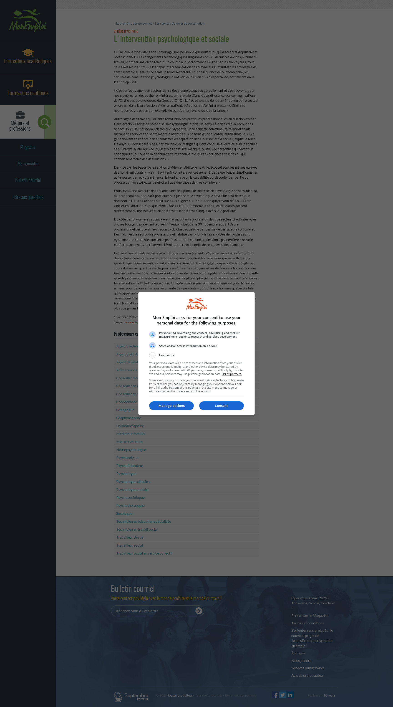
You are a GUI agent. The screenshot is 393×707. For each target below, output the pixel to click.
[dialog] (196, 353)
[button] (196, 355)
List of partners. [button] (232, 374)
